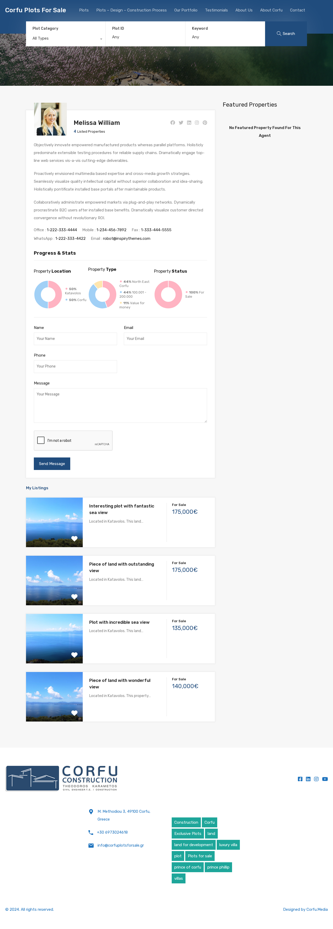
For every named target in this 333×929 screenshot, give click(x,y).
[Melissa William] (50, 133)
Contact (297, 10)
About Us (244, 10)
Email (128, 327)
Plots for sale (200, 856)
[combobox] (65, 39)
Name (39, 327)
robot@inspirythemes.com (126, 238)
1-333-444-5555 (156, 230)
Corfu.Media (317, 909)
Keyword (200, 29)
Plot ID (118, 29)
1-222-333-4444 (62, 230)
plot (178, 856)
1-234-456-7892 (111, 230)
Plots (84, 10)
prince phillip (218, 867)
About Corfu (271, 10)
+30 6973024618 (112, 832)
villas (178, 878)
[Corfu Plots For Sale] (61, 779)
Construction (186, 822)
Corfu (209, 822)
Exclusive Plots (187, 833)
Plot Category (45, 28)
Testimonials (216, 10)
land (211, 833)
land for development (193, 844)
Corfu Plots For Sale (35, 10)
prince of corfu (187, 867)
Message (42, 383)
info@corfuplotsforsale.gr (121, 845)
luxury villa (228, 844)
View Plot (54, 537)
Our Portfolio (185, 10)
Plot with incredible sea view (119, 622)
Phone (40, 355)
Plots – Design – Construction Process (131, 10)
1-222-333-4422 (70, 238)
